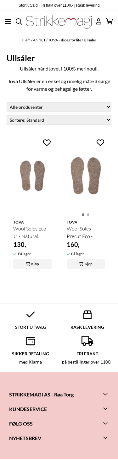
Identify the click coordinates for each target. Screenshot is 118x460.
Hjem (26, 40)
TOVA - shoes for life (65, 40)
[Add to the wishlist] (47, 142)
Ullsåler (90, 40)
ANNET (39, 40)
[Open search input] (19, 21)
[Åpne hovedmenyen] (8, 22)
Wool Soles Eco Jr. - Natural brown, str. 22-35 (31, 232)
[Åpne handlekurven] (109, 21)
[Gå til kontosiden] (98, 21)
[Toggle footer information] (106, 393)
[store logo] (58, 21)
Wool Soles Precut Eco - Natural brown (82, 232)
